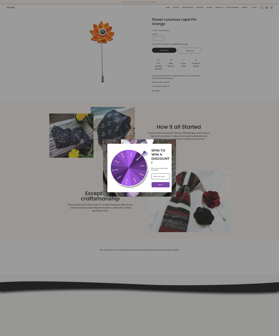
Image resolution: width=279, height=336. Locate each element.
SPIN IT (160, 185)
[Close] (173, 142)
